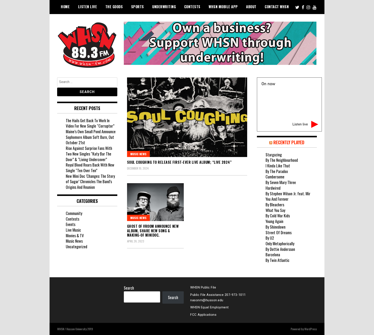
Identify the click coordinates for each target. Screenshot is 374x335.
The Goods (114, 6)
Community (74, 213)
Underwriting (164, 6)
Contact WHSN (277, 6)
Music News (138, 154)
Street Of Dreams (279, 232)
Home (65, 6)
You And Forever (277, 199)
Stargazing (274, 154)
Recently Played (288, 142)
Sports (137, 6)
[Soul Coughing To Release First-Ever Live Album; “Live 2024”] (187, 117)
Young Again (274, 221)
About (251, 6)
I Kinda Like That (278, 165)
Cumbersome (275, 177)
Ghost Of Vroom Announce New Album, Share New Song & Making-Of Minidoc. (153, 231)
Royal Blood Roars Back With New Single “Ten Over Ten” (90, 167)
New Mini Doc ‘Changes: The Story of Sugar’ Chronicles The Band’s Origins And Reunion (90, 181)
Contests (192, 6)
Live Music (73, 230)
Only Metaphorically (280, 243)
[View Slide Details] (220, 43)
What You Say (275, 210)
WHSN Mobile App (223, 6)
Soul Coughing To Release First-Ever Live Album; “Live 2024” (179, 162)
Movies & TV (75, 235)
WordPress (310, 329)
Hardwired (273, 188)
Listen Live (87, 6)
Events (70, 224)
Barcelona (273, 254)
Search (129, 288)
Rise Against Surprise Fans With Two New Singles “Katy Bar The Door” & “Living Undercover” (89, 153)
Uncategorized (76, 246)
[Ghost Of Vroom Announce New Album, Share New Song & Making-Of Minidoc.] (155, 202)
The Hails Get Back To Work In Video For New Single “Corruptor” (90, 123)
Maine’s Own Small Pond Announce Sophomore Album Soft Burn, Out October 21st (91, 137)
